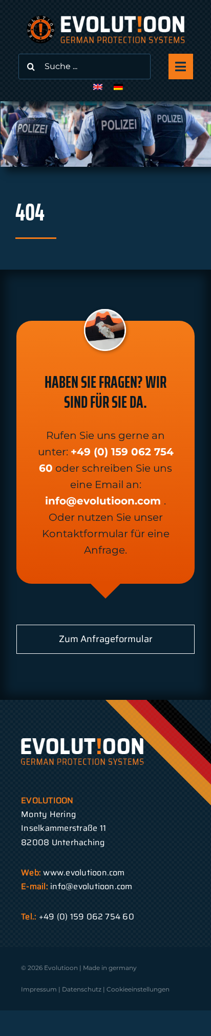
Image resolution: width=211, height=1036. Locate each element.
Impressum (39, 989)
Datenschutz (81, 989)
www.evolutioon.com (83, 872)
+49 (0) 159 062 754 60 (86, 916)
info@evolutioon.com (103, 501)
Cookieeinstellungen (138, 989)
